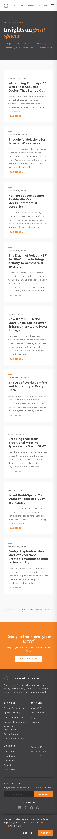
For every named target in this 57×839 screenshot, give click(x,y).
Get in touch (28, 659)
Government (10, 760)
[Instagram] (25, 807)
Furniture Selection (14, 717)
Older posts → (43, 610)
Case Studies (37, 712)
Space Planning (12, 712)
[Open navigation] (52, 6)
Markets (10, 746)
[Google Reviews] (37, 807)
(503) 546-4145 (37, 756)
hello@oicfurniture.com (41, 751)
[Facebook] (31, 807)
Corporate (9, 751)
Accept (45, 833)
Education (9, 765)
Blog (32, 717)
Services (10, 703)
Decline (28, 833)
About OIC (35, 708)
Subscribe (43, 794)
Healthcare (9, 756)
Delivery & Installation (15, 738)
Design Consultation (14, 708)
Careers (34, 722)
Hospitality (9, 769)
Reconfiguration (12, 734)
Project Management (15, 722)
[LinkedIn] (19, 807)
